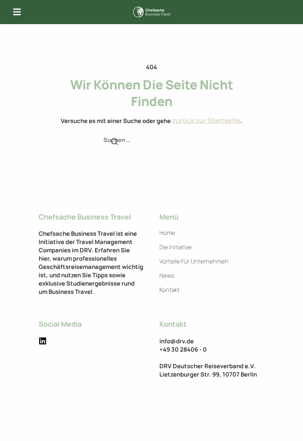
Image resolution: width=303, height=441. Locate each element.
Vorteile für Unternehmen (193, 261)
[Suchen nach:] (151, 140)
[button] (17, 12)
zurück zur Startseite (206, 120)
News (166, 275)
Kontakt (169, 289)
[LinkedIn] (43, 341)
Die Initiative (175, 247)
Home (167, 233)
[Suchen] (114, 142)
